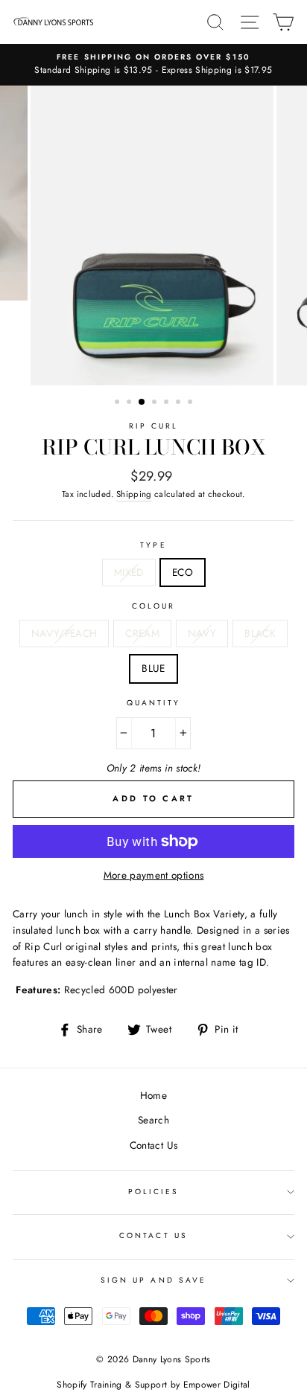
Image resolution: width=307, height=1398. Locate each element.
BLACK (260, 633)
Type (153, 545)
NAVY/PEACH (64, 633)
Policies (153, 1191)
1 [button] (118, 403)
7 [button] (191, 403)
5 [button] (167, 403)
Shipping (134, 494)
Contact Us (153, 1145)
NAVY (202, 633)
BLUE (153, 668)
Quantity (153, 702)
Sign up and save (153, 1280)
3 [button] (142, 402)
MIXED (129, 572)
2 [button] (130, 403)
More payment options (154, 875)
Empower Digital (216, 1384)
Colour (153, 606)
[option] (153, 64)
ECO (182, 572)
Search (153, 1119)
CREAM (142, 633)
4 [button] (155, 403)
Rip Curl (153, 426)
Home (153, 1095)
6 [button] (179, 403)
